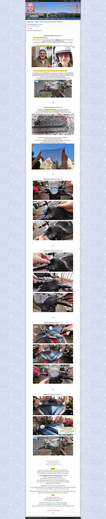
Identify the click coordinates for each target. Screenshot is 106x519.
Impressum (66, 0)
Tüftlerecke (47, 18)
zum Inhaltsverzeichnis (32, 24)
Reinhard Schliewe (30, 1)
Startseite (29, 18)
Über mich (53, 18)
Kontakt (63, 18)
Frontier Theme (77, 518)
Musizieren (35, 18)
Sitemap (77, 0)
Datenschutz (72, 0)
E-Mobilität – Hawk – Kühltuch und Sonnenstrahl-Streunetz (44, 22)
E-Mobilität (41, 18)
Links (58, 18)
